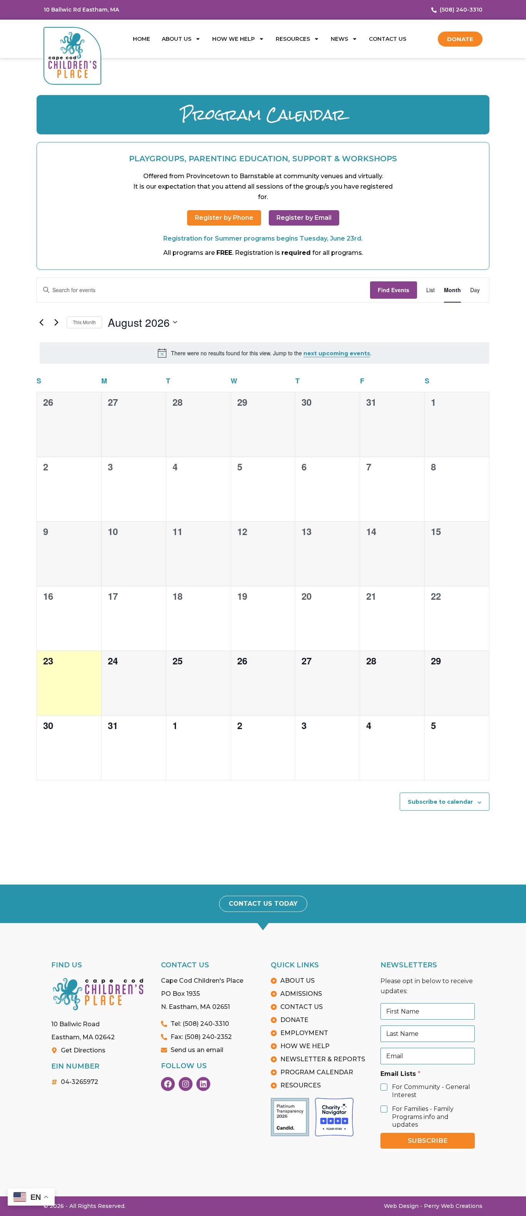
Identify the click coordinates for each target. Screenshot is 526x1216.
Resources (293, 38)
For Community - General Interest (431, 1091)
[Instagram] (186, 1084)
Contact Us (387, 38)
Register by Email (304, 217)
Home (141, 38)
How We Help (233, 38)
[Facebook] (168, 1084)
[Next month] (56, 322)
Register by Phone (224, 217)
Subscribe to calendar (440, 801)
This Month (84, 322)
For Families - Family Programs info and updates (423, 1117)
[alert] (264, 353)
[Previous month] (41, 322)
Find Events (393, 290)
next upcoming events (336, 353)
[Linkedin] (203, 1084)
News (339, 38)
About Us (176, 38)
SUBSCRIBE (428, 1140)
